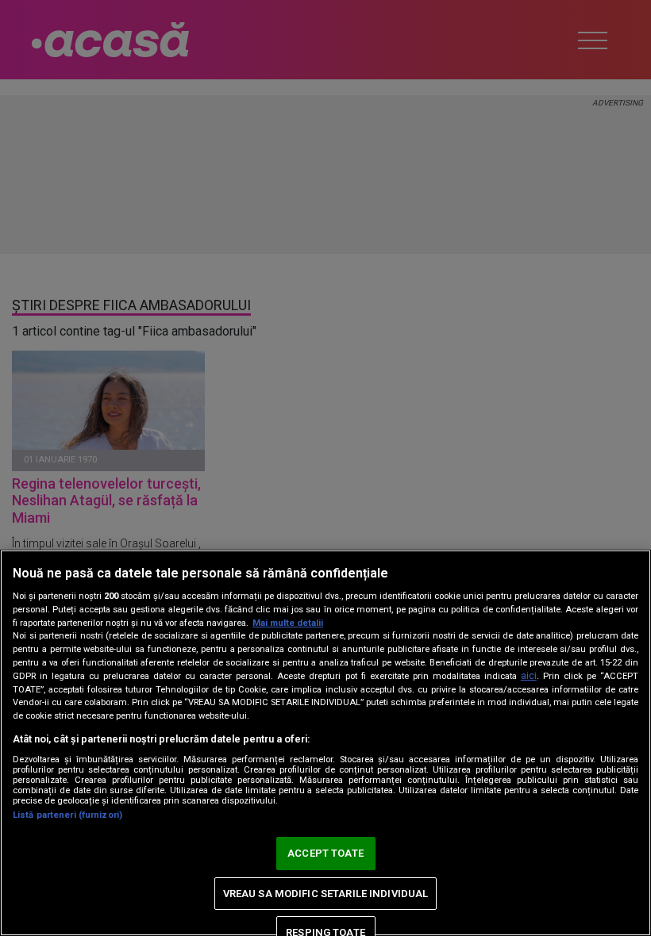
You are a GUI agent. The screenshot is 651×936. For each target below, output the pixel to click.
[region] (325, 743)
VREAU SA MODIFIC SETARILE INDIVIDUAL (326, 894)
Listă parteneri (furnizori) (67, 815)
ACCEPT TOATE (325, 853)
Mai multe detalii (287, 623)
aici (529, 675)
